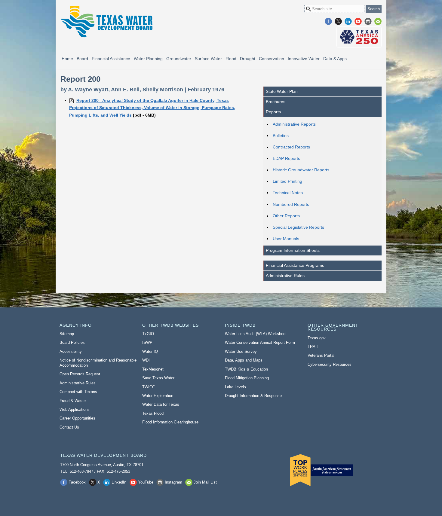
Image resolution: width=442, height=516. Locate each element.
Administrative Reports (294, 124)
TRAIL (313, 346)
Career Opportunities (77, 418)
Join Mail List (378, 21)
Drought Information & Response (253, 395)
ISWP (147, 342)
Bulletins (281, 135)
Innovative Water (304, 58)
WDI (146, 360)
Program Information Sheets (293, 250)
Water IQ (150, 351)
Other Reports (286, 215)
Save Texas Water (158, 378)
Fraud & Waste (73, 400)
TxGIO (148, 333)
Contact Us (69, 427)
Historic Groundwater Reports (301, 169)
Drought (247, 58)
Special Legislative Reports (298, 227)
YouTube (358, 21)
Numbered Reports (291, 204)
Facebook (328, 21)
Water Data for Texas (160, 404)
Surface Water (208, 58)
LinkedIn (348, 21)
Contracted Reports (291, 147)
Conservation (271, 58)
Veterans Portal (321, 355)
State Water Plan (282, 91)
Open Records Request (80, 374)
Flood (231, 58)
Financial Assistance (111, 58)
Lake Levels (235, 387)
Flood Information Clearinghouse (170, 422)
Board (82, 58)
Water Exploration (157, 395)
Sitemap (67, 333)
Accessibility (71, 351)
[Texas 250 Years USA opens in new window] (359, 36)
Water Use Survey (241, 351)
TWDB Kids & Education (246, 369)
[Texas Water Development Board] (106, 22)
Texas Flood (153, 413)
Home (67, 58)
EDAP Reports (286, 158)
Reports (273, 111)
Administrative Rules (285, 275)
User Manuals (286, 238)
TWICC (148, 387)
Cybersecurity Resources (329, 364)
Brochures (275, 101)
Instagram (368, 21)
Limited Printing (287, 181)
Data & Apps (335, 58)
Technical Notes (288, 192)
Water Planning (148, 58)
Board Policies (72, 342)
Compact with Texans (78, 391)
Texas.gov (317, 338)
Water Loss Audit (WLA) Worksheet (256, 333)
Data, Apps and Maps (243, 360)
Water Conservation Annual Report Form (260, 342)
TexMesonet (153, 369)
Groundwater (178, 58)
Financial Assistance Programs (295, 265)
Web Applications (75, 409)
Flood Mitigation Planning (247, 378)
